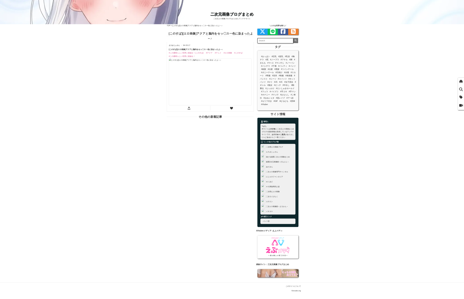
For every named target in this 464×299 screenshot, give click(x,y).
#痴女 (269, 85)
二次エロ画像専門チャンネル (277, 172)
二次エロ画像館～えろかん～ (277, 206)
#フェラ (264, 92)
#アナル (284, 60)
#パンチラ (265, 66)
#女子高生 (288, 82)
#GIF (276, 101)
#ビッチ (277, 85)
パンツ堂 (266, 221)
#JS (275, 82)
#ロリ (269, 82)
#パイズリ (274, 92)
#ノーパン (290, 63)
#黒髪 (276, 69)
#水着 (286, 72)
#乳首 (287, 56)
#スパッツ (282, 79)
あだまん (269, 167)
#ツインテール (287, 69)
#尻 (266, 60)
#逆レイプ (280, 98)
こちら (267, 137)
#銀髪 (263, 69)
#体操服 (288, 76)
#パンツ (292, 66)
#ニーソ (272, 79)
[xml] (262, 32)
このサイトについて (293, 286)
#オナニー (265, 95)
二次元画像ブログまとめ (232, 14)
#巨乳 (274, 56)
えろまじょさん (272, 152)
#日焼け (279, 72)
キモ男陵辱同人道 (273, 187)
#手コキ (283, 92)
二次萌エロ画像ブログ (274, 147)
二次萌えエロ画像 (273, 192)
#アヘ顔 (289, 98)
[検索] (295, 40)
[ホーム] (461, 82)
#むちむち (283, 101)
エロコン (269, 201)
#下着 (274, 66)
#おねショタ (269, 98)
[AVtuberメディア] (461, 105)
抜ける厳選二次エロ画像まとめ (278, 157)
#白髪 (270, 69)
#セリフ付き (266, 101)
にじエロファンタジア (274, 177)
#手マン (292, 92)
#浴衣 (274, 76)
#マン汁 (275, 95)
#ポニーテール (267, 72)
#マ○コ (270, 63)
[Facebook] (283, 32)
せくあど (269, 182)
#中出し (286, 85)
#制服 (281, 76)
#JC (281, 82)
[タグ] (461, 97)
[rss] (293, 32)
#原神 (292, 101)
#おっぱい (265, 56)
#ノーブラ (274, 60)
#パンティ (282, 66)
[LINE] (273, 32)
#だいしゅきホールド (285, 88)
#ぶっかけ (269, 88)
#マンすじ (279, 63)
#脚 (290, 60)
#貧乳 (280, 56)
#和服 (267, 76)
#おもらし (284, 95)
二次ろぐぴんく (272, 196)
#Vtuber (264, 104)
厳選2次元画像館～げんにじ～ (277, 162)
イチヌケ (269, 211)
